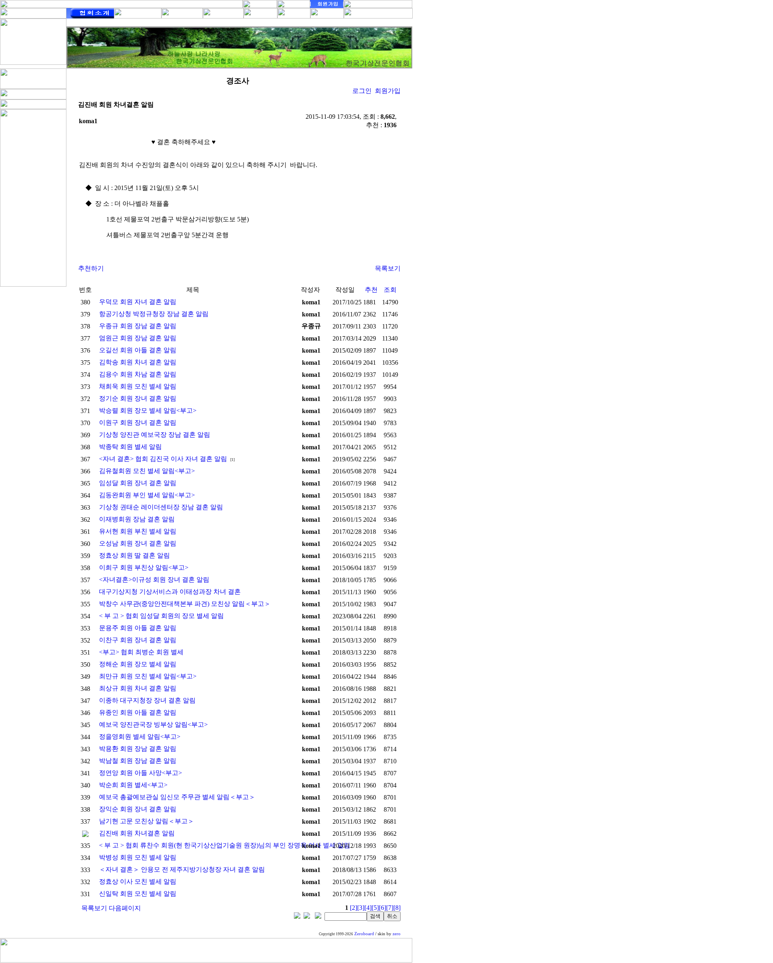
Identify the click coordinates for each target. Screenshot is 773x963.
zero (397, 934)
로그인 (362, 90)
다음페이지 (125, 908)
